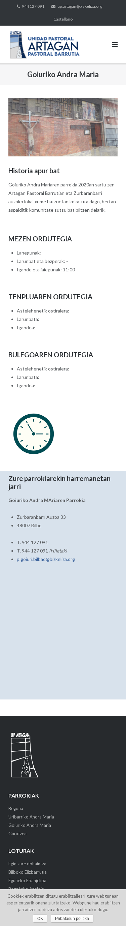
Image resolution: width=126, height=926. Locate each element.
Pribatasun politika (72, 918)
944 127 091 (33, 6)
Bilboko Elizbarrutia (27, 872)
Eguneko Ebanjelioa (27, 880)
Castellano (63, 19)
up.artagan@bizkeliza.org (79, 6)
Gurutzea (17, 833)
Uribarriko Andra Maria (31, 816)
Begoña (15, 808)
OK (40, 918)
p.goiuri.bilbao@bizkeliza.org (46, 559)
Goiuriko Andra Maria (29, 825)
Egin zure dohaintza (27, 863)
